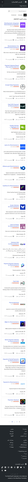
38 (12, 421)
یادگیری (25, 440)
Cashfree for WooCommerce (11, 185)
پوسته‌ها (11, 431)
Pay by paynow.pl (14, 302)
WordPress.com (22, 451)
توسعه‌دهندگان (24, 444)
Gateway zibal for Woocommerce (13, 243)
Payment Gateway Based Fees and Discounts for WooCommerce (12, 66)
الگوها (12, 436)
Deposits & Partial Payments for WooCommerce (11, 359)
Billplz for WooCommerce (12, 322)
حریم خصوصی (23, 436)
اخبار (26, 431)
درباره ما (25, 429)
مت (25, 453)
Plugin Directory (23, 5)
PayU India (16, 281)
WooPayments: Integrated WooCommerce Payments (11, 23)
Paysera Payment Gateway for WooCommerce (11, 264)
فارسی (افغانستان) (19, 464)
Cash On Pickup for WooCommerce (13, 225)
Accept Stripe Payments (12, 85)
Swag (11, 447)
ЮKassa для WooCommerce (11, 166)
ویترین (12, 429)
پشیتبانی (25, 442)
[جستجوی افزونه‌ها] (9, 11)
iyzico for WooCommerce (12, 145)
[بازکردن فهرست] (2, 2)
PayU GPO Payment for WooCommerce (13, 105)
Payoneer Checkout (13, 400)
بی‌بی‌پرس (24, 456)
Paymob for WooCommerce (11, 382)
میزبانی (25, 433)
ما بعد (9, 421)
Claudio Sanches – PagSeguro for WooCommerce (14, 126)
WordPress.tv (23, 447)
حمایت (11, 444)
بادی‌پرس (24, 458)
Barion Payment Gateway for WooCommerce (12, 340)
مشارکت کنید (10, 440)
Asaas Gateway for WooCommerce (13, 206)
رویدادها (11, 442)
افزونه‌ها (11, 433)
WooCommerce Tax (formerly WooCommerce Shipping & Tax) (12, 46)
